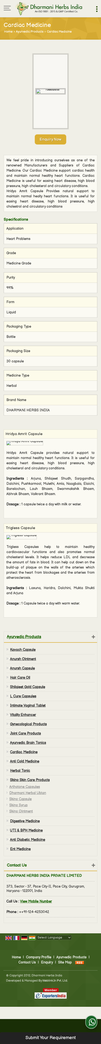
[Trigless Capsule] (21, 537)
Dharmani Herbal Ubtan (27, 793)
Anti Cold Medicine (24, 761)
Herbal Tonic (20, 771)
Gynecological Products (28, 724)
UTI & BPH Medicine (26, 830)
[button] (36, 901)
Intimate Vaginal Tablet (28, 705)
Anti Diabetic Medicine (27, 840)
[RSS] (79, 962)
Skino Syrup (18, 805)
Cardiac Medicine (24, 752)
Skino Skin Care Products (30, 780)
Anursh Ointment (23, 659)
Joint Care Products (25, 733)
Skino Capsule (20, 799)
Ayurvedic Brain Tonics (28, 743)
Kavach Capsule (23, 650)
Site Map (65, 962)
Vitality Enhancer (23, 715)
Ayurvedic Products (29, 32)
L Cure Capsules (23, 696)
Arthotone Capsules (24, 787)
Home (8, 32)
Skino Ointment (21, 811)
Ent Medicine (20, 849)
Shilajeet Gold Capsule (27, 687)
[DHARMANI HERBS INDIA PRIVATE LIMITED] (48, 8)
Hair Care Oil (20, 678)
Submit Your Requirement (50, 1037)
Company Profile (38, 957)
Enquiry (47, 962)
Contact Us (27, 962)
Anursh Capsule (22, 668)
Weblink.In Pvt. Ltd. (55, 981)
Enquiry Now (50, 139)
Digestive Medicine (25, 821)
